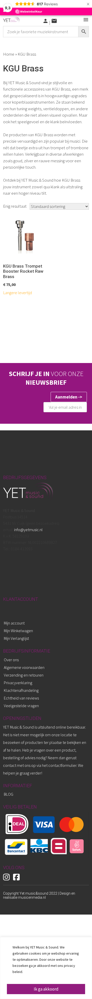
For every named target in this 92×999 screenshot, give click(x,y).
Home (8, 54)
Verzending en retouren (23, 675)
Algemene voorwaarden (24, 667)
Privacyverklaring (18, 682)
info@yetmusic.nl (28, 529)
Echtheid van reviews (21, 698)
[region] (46, 968)
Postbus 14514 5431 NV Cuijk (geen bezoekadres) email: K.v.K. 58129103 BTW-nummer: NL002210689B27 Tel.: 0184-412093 (31, 529)
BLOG (8, 794)
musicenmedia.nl (32, 897)
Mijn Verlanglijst (16, 638)
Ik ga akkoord (46, 989)
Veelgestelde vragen (21, 705)
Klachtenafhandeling (21, 690)
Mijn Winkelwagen (18, 630)
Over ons (11, 659)
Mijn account (14, 623)
